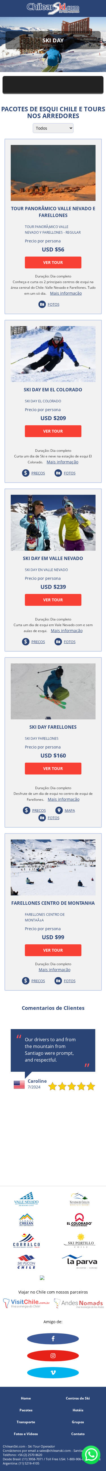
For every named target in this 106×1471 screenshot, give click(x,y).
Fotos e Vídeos (26, 1434)
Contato (78, 1434)
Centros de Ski (78, 1398)
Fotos (53, 304)
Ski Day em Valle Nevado (53, 558)
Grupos (78, 1422)
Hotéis (78, 1410)
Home (26, 1398)
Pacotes (26, 1410)
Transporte (26, 1422)
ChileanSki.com (53, 8)
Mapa (70, 810)
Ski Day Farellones (53, 727)
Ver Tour (53, 262)
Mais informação (66, 293)
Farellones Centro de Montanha (53, 903)
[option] (53, 1059)
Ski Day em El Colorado (53, 390)
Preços (38, 473)
